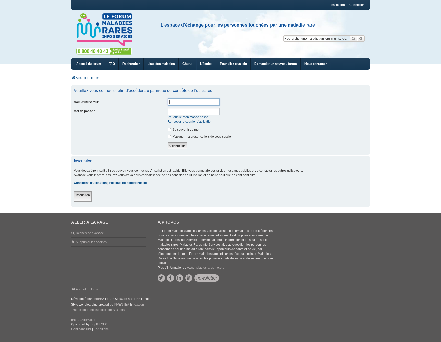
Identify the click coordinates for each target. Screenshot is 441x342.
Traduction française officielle (91, 310)
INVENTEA (121, 304)
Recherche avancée (90, 233)
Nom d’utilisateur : (87, 102)
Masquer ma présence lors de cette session (202, 136)
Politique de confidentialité (128, 183)
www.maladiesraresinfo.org (205, 267)
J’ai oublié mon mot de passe (188, 117)
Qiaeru (120, 310)
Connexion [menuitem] (357, 5)
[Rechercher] (353, 38)
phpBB (97, 299)
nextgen (138, 304)
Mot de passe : (84, 111)
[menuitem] (161, 64)
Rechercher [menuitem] (131, 64)
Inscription (83, 195)
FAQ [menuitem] (112, 64)
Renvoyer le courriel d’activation (190, 121)
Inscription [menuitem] (337, 5)
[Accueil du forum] (106, 29)
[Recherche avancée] (361, 38)
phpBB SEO (99, 324)
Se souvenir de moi (185, 129)
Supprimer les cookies (91, 242)
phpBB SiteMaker (83, 320)
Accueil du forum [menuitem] (88, 64)
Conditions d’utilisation (90, 183)
